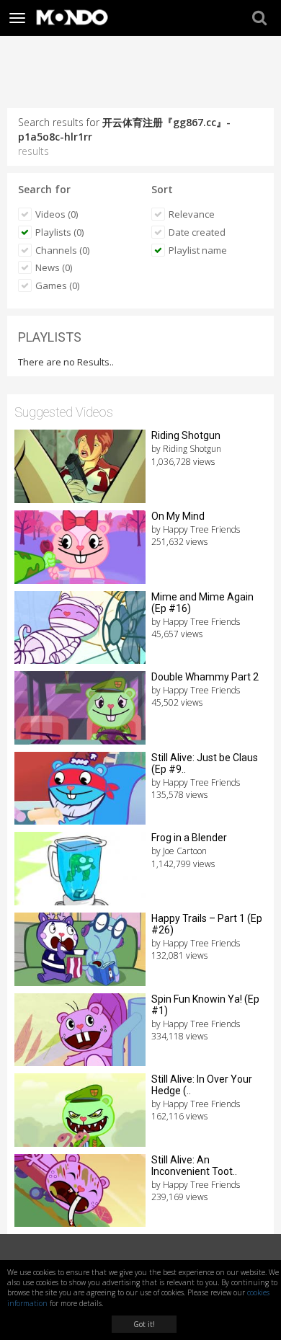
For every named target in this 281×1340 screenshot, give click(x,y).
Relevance (192, 214)
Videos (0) (56, 214)
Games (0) (57, 285)
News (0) (53, 267)
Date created (197, 232)
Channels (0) (62, 250)
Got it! (144, 1324)
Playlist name (198, 250)
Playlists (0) (59, 232)
